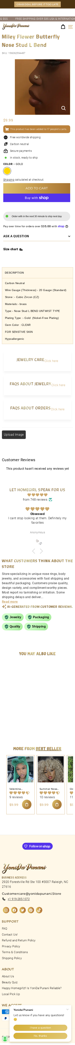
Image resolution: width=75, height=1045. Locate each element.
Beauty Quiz (10, 982)
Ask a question (16, 236)
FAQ (4, 928)
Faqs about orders (30, 408)
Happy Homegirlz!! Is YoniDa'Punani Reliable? (32, 988)
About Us (8, 976)
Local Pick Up (11, 994)
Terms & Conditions (15, 952)
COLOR (13, 164)
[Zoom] (63, 108)
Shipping (8, 179)
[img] (37, 495)
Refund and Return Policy (19, 940)
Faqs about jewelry (30, 384)
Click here (51, 361)
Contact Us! (10, 934)
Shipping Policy (12, 958)
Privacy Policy (11, 946)
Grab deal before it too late (37, 4)
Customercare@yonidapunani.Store (31, 894)
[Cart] (63, 26)
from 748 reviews (35, 499)
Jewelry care (30, 359)
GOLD (7, 171)
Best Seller (49, 748)
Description (14, 272)
